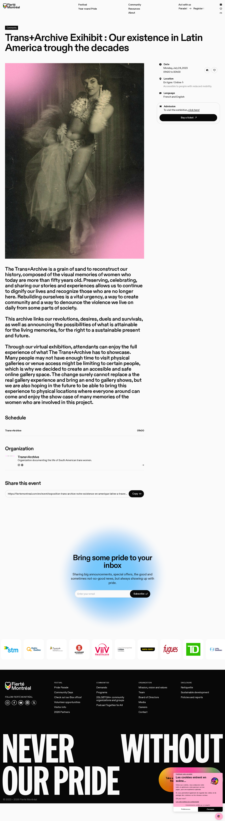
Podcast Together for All (109, 705)
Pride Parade (61, 687)
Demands (101, 687)
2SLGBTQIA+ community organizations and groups (110, 699)
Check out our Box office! (68, 697)
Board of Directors (149, 697)
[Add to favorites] (214, 70)
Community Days (63, 692)
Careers (143, 707)
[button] (82, 4)
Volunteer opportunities (67, 702)
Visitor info (60, 707)
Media (142, 702)
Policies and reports (192, 697)
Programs (101, 692)
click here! (194, 110)
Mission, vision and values (153, 687)
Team (142, 692)
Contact (143, 712)
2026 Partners (62, 712)
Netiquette (187, 687)
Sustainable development (195, 692)
